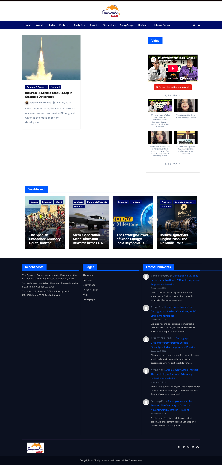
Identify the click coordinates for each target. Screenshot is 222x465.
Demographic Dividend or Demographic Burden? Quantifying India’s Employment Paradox (175, 280)
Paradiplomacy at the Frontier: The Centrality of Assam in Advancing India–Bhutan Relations (174, 374)
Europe (34, 202)
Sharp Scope (127, 25)
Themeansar (135, 460)
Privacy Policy (90, 289)
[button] (199, 25)
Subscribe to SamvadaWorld (174, 87)
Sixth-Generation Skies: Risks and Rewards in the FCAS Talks (89, 241)
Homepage (89, 299)
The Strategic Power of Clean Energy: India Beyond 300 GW (132, 241)
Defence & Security (37, 87)
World (39, 25)
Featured (64, 25)
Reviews (143, 25)
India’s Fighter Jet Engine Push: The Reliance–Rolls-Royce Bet (174, 241)
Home (27, 25)
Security (94, 25)
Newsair (120, 460)
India (52, 25)
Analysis (79, 25)
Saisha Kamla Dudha (41, 102)
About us (88, 275)
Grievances (89, 284)
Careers (87, 280)
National (55, 87)
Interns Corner (162, 25)
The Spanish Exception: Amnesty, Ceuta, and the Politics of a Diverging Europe (45, 243)
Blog (85, 294)
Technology (109, 25)
